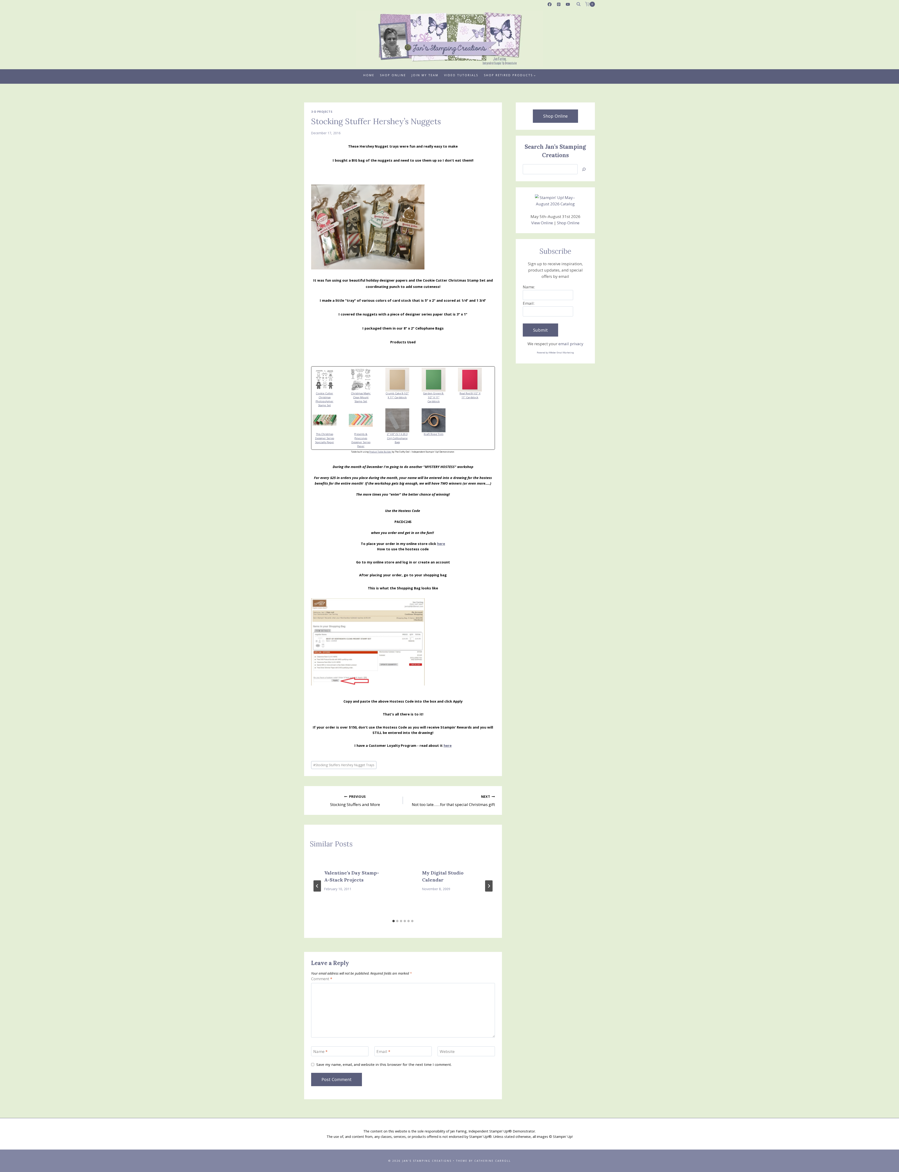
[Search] (584, 169)
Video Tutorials (461, 75)
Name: (529, 287)
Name (320, 1051)
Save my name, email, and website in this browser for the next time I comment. (384, 1064)
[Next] (489, 886)
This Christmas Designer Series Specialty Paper (324, 438)
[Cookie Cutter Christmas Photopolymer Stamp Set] (330, 380)
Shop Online (393, 75)
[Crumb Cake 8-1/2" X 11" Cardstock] (403, 380)
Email (383, 1051)
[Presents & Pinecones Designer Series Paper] (366, 420)
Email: (528, 303)
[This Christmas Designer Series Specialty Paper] (330, 420)
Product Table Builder (380, 451)
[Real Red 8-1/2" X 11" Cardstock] (475, 380)
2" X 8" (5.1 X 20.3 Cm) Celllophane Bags (397, 438)
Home (368, 75)
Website (447, 1051)
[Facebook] (550, 4)
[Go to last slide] (317, 886)
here (441, 543)
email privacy (570, 343)
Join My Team (425, 75)
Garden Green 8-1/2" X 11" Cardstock (433, 397)
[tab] (393, 921)
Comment (321, 978)
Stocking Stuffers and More (355, 800)
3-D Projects (321, 111)
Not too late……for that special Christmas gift (453, 800)
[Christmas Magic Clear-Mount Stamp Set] (366, 380)
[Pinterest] (559, 4)
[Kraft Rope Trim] (439, 420)
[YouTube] (568, 4)
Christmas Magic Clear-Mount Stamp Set (361, 397)
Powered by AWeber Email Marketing (555, 352)
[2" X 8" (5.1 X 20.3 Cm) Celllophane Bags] (403, 420)
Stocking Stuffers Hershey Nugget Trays (343, 765)
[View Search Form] (578, 4)
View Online (542, 222)
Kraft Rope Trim (433, 434)
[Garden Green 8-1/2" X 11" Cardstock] (439, 380)
